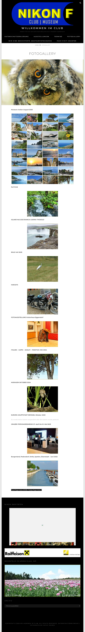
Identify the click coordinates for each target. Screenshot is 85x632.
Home (37, 45)
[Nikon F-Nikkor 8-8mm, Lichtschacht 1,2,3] (50, 544)
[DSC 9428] (38, 543)
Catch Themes (49, 625)
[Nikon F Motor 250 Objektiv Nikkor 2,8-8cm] (68, 544)
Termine (58, 36)
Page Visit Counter (67, 41)
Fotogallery (73, 36)
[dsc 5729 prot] (62, 543)
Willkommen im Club (42, 28)
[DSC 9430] (14, 544)
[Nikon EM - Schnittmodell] (44, 544)
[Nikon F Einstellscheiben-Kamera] (20, 544)
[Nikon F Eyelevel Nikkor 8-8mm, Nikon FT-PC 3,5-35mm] (32, 544)
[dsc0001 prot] (56, 543)
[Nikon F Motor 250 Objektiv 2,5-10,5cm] (26, 544)
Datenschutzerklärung (17, 36)
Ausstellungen (41, 36)
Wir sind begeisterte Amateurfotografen (30, 41)
